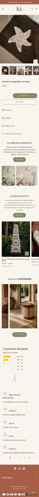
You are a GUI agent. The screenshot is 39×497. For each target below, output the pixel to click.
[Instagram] (19, 468)
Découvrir (19, 159)
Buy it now (19, 102)
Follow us (20, 334)
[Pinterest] (24, 468)
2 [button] (14, 457)
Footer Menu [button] (7, 478)
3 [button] (19, 457)
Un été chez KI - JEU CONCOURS (20, 2)
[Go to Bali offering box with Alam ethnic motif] (16, 239)
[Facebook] (15, 468)
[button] (3, 8)
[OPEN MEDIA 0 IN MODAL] (35, 61)
